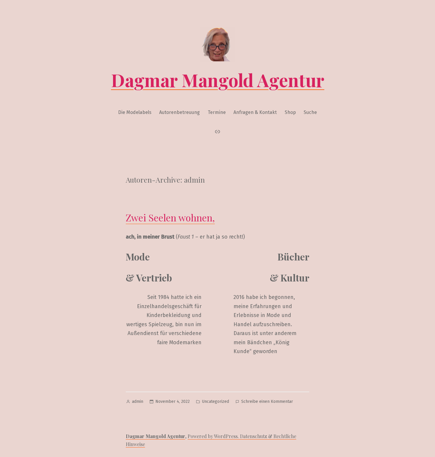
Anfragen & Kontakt (255, 112)
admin (137, 401)
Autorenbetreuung (179, 112)
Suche (310, 112)
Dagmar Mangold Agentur (217, 79)
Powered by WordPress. (214, 436)
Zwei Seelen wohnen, (170, 217)
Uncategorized (215, 401)
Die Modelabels (135, 112)
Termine (217, 112)
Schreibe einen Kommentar (267, 402)
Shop (290, 112)
